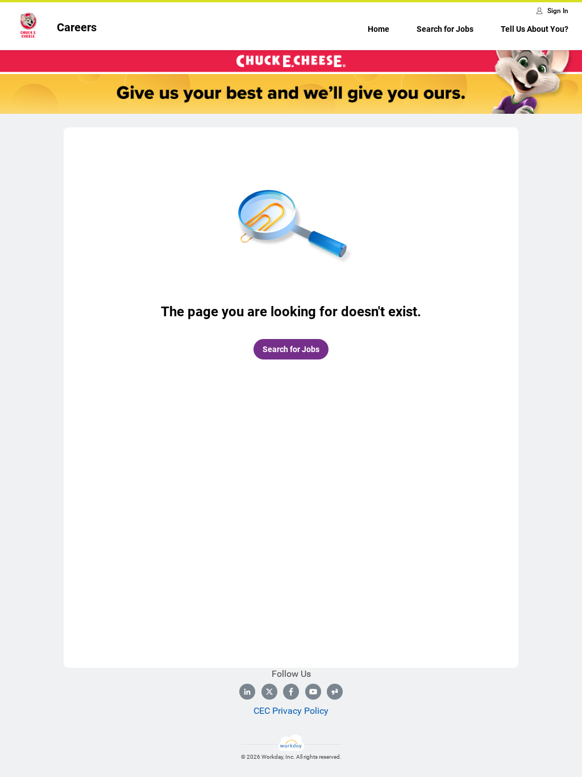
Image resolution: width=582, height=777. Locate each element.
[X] (269, 692)
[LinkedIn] (247, 692)
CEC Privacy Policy (291, 710)
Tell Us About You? (534, 29)
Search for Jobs (445, 29)
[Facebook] (291, 692)
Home (378, 29)
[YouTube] (313, 692)
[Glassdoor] (335, 692)
